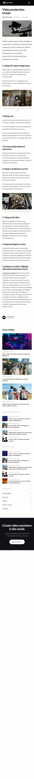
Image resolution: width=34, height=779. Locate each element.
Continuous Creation (9, 273)
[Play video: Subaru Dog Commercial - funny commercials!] (17, 201)
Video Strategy (7, 17)
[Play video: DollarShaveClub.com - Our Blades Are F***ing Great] (17, 98)
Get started (16, 542)
